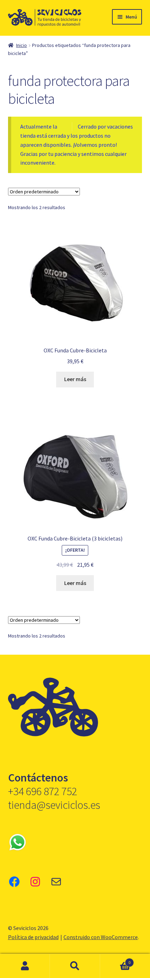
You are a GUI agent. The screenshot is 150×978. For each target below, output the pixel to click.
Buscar (75, 966)
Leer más (75, 379)
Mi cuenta (25, 966)
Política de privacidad (33, 937)
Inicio (21, 45)
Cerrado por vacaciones (105, 126)
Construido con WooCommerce (100, 937)
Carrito (115, 960)
